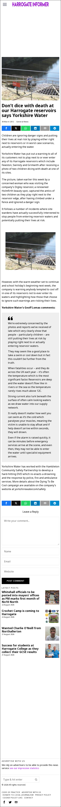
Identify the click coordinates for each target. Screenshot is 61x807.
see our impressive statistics (24, 768)
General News (22, 121)
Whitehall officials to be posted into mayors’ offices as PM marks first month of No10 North (20, 597)
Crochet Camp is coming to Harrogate (20, 612)
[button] (36, 779)
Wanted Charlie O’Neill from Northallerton (21, 629)
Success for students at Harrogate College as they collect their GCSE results (20, 649)
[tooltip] (6, 128)
